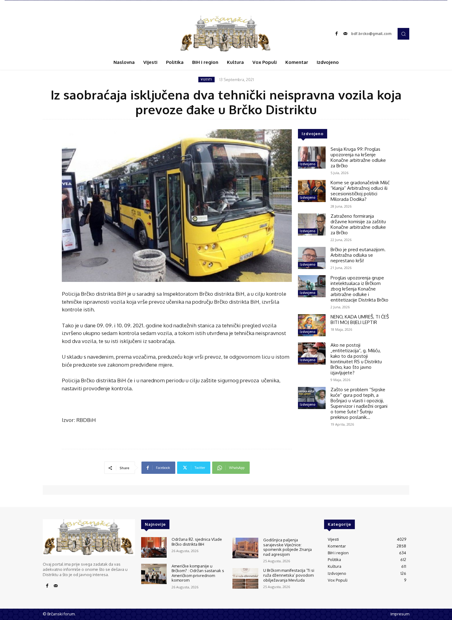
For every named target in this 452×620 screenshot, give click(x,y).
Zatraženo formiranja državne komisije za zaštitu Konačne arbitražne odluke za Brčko (358, 224)
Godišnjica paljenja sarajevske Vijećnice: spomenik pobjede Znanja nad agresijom (287, 547)
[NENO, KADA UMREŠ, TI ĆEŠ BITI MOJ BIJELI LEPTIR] (312, 325)
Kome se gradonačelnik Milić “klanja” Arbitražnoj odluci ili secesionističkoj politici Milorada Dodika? (360, 191)
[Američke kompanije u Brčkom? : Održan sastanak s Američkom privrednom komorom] (154, 574)
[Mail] (345, 33)
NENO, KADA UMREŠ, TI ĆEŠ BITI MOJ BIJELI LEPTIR (360, 319)
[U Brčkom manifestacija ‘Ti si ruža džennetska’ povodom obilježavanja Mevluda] (245, 578)
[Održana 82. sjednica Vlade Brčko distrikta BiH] (154, 547)
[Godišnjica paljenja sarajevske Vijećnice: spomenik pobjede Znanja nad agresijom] (245, 548)
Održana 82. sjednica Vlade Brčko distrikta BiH (197, 542)
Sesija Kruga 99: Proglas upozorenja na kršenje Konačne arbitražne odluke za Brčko (358, 157)
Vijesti (206, 79)
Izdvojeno (307, 164)
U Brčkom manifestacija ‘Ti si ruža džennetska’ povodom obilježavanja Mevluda (288, 575)
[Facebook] (336, 33)
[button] (403, 34)
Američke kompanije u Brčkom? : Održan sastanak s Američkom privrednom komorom (198, 573)
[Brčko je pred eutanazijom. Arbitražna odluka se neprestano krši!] (312, 258)
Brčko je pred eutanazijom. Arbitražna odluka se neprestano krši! (358, 255)
